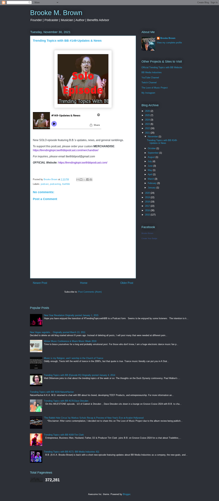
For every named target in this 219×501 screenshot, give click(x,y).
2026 (148, 111)
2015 (148, 214)
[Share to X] (84, 179)
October (152, 148)
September (153, 153)
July (150, 161)
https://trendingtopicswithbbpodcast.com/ (82, 162)
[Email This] (78, 179)
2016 (148, 210)
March (151, 179)
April (150, 174)
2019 (148, 197)
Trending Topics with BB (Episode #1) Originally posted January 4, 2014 (79, 375)
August (152, 157)
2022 (148, 128)
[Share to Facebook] (87, 179)
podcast (45, 184)
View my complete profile (169, 42)
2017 (148, 206)
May (150, 170)
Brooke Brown (167, 38)
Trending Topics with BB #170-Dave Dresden (66, 401)
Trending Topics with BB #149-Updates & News (162, 141)
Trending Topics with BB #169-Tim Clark (64, 434)
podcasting (55, 184)
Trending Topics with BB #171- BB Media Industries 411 (71, 451)
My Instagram (148, 93)
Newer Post (40, 282)
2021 (148, 132)
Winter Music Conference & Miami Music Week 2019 (70, 341)
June (150, 166)
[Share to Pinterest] (91, 179)
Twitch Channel (149, 82)
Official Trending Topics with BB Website (161, 67)
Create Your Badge (149, 238)
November (153, 136)
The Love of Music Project (154, 87)
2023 (148, 124)
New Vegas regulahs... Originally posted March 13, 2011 (57, 332)
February (152, 183)
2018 (148, 201)
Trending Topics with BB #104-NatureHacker (52, 392)
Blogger (126, 494)
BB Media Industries (151, 72)
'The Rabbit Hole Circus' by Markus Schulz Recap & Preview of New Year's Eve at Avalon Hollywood (94, 418)
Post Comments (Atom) (90, 292)
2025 (148, 115)
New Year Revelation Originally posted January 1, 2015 (71, 315)
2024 (148, 119)
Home (83, 282)
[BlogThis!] (81, 179)
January (152, 187)
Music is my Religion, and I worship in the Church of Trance (73, 358)
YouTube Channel (150, 77)
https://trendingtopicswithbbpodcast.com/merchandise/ (65, 150)
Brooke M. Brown (56, 12)
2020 (148, 193)
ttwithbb (66, 184)
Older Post (126, 282)
